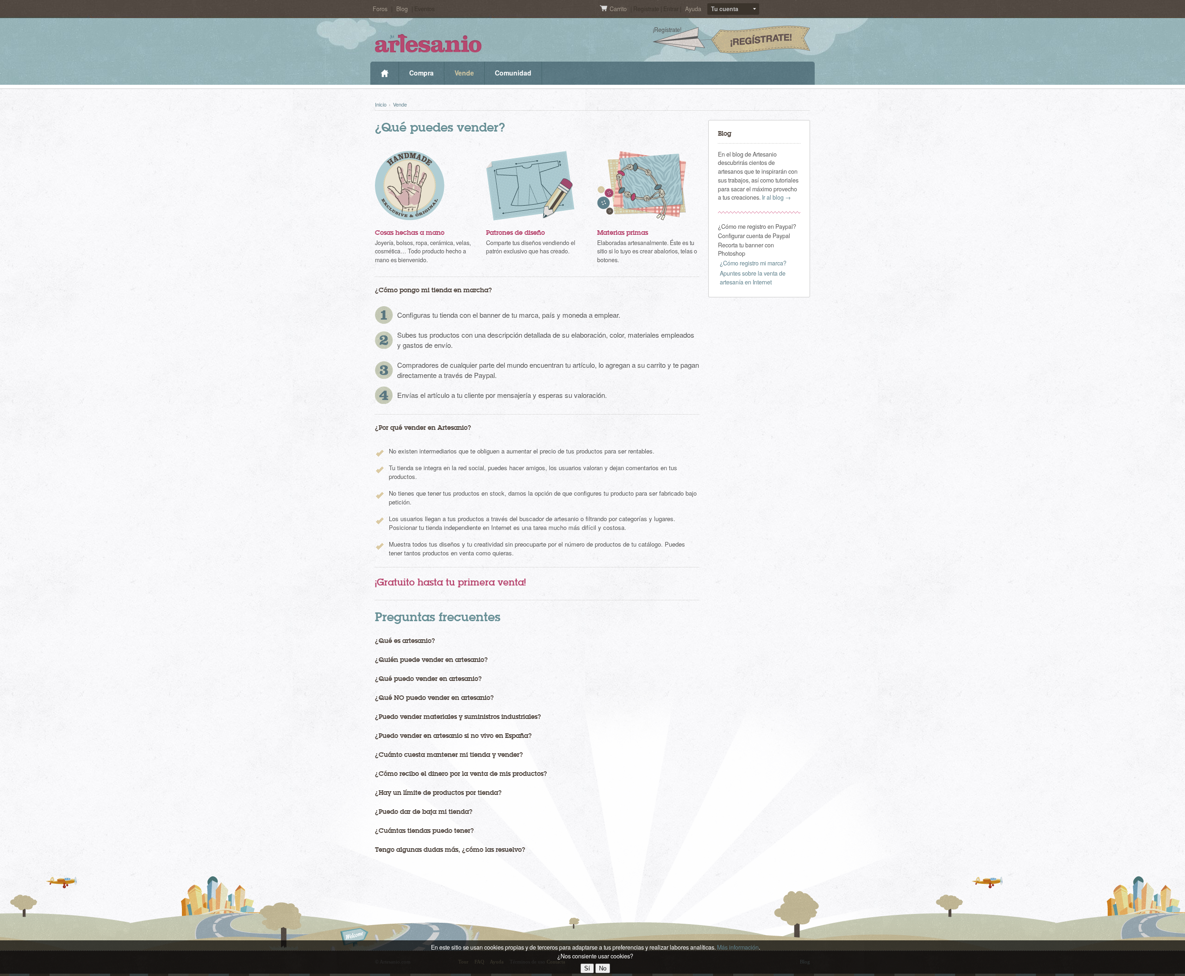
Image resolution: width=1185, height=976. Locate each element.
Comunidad (513, 72)
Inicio (384, 73)
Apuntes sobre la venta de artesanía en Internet (753, 277)
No (602, 968)
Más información (738, 947)
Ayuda (693, 9)
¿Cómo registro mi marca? (753, 263)
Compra (421, 72)
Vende (464, 72)
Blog (402, 9)
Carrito (619, 9)
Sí (587, 968)
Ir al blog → (776, 197)
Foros (380, 9)
